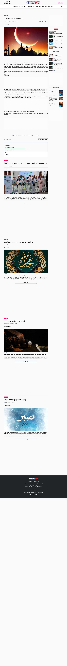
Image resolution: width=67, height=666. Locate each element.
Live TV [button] (60, 2)
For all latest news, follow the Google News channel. (26, 135)
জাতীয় (22, 6)
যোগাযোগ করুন (40, 492)
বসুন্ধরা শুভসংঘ (44, 6)
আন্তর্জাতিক (25, 6)
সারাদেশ (40, 6)
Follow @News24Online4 (11, 150)
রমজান (7, 154)
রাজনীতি (36, 6)
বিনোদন (49, 6)
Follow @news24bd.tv (10, 147)
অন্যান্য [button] (52, 6)
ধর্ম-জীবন (32, 6)
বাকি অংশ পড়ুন (26, 203)
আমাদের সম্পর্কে (27, 492)
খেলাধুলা (29, 6)
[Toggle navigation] (5, 6)
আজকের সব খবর (17, 6)
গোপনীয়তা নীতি (33, 492)
